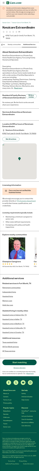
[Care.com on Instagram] (30, 382)
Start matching (19, 362)
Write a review (31, 96)
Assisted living (7, 296)
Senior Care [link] (6, 22)
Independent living (9, 292)
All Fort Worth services (10, 347)
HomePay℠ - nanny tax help (29, 412)
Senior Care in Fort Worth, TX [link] (21, 22)
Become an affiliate (28, 422)
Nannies (5, 414)
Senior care (6, 427)
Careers (5, 397)
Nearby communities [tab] (14, 44)
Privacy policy (7, 403)
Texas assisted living (9, 342)
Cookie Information (28, 464)
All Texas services (8, 351)
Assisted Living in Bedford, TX (13, 324)
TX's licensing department (26, 201)
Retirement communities (11, 288)
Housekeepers (7, 420)
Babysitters (6, 411)
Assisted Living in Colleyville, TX (14, 328)
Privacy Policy (23, 461)
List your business (27, 416)
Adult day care (7, 305)
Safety (24, 393)
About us (6, 393)
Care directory (26, 426)
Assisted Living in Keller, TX (12, 319)
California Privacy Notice (12, 464)
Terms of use (7, 400)
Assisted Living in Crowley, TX (13, 332)
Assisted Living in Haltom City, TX (14, 315)
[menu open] (3, 3)
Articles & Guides (27, 397)
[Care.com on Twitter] (16, 382)
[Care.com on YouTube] (23, 382)
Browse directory (20, 368)
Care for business (27, 419)
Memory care (7, 301)
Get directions (11, 139)
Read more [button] (18, 88)
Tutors (5, 424)
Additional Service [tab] (29, 44)
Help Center (25, 400)
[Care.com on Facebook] (8, 382)
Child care (6, 417)
